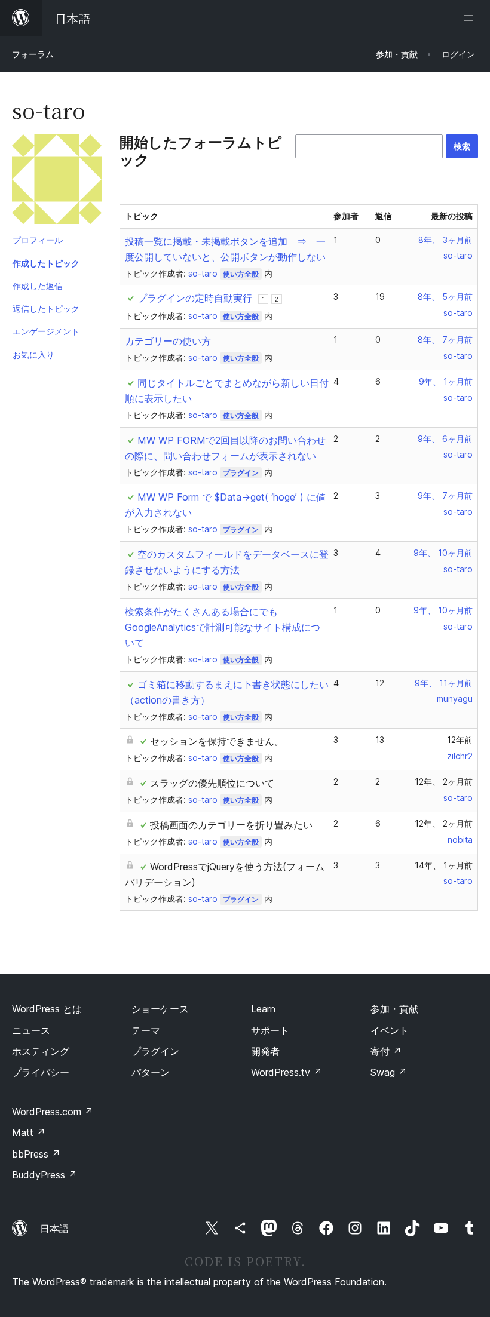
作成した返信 (38, 286)
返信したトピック (46, 308)
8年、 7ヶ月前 (445, 339)
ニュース (31, 1030)
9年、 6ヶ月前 (445, 439)
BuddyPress (44, 1175)
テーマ (145, 1030)
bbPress (36, 1154)
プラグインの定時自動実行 (194, 298)
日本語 (54, 1229)
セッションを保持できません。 (217, 741)
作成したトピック (46, 263)
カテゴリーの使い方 (168, 341)
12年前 (460, 740)
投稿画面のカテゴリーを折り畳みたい (231, 825)
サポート (270, 1030)
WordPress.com (52, 1112)
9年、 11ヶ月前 (444, 683)
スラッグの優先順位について (212, 783)
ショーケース (160, 1009)
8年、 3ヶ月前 (445, 240)
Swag (388, 1072)
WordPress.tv (286, 1072)
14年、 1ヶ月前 (444, 865)
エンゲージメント (46, 331)
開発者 (265, 1051)
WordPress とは (47, 1009)
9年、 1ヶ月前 (446, 381)
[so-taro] (57, 181)
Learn (263, 1009)
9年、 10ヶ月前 (443, 553)
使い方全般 (241, 273)
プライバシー (40, 1072)
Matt (28, 1132)
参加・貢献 (394, 1009)
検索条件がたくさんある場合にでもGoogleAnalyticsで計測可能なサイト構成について (222, 627)
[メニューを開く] (471, 18)
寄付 (386, 1051)
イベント (389, 1030)
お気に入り (33, 354)
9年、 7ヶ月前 (445, 495)
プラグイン (241, 472)
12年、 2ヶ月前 (444, 781)
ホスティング (40, 1051)
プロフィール (38, 240)
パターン (150, 1072)
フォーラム (33, 54)
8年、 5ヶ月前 (445, 296)
